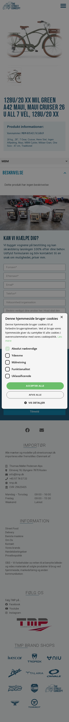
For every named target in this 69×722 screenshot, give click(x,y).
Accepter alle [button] (35, 385)
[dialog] (34, 361)
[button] (34, 403)
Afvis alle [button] (35, 394)
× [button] (61, 317)
